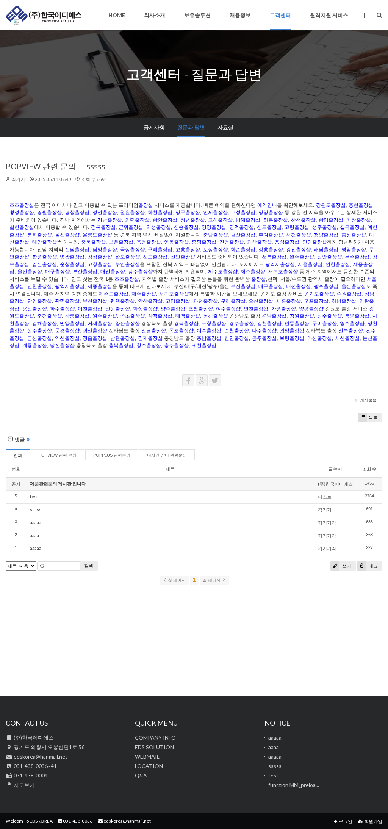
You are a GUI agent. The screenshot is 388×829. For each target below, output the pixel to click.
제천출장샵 (204, 345)
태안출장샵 (44, 242)
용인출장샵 (34, 308)
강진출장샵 (298, 249)
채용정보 (240, 15)
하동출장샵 (275, 220)
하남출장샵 (344, 301)
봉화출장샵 (39, 235)
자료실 (225, 127)
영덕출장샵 (241, 227)
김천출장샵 (269, 323)
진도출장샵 (155, 257)
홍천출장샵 (361, 205)
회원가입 (372, 821)
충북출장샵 (93, 242)
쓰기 (346, 566)
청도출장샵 (269, 227)
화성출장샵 (145, 308)
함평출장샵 (44, 257)
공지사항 (154, 127)
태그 (373, 566)
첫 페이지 (176, 580)
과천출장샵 (205, 301)
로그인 (345, 821)
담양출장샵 (104, 249)
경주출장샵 (241, 323)
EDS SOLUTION (154, 747)
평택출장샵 (122, 301)
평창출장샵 (77, 212)
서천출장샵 (298, 235)
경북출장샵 (103, 227)
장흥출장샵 (270, 249)
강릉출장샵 (77, 316)
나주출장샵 (264, 330)
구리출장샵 (233, 301)
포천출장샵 (200, 308)
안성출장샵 (117, 308)
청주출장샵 (148, 345)
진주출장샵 (329, 316)
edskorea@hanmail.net (127, 821)
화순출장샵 (243, 249)
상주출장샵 (39, 330)
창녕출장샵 (192, 220)
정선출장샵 (104, 212)
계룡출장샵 (34, 345)
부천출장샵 (95, 301)
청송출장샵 (186, 227)
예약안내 (267, 205)
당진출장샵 (62, 345)
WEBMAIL (147, 756)
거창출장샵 (358, 220)
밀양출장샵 (72, 323)
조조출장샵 (21, 205)
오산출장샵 (261, 301)
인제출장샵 (215, 212)
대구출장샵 (57, 271)
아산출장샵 (319, 338)
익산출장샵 (67, 338)
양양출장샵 (270, 212)
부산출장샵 (85, 271)
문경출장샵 (67, 330)
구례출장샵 (160, 249)
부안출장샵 (127, 264)
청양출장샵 (326, 235)
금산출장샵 (243, 235)
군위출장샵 (131, 227)
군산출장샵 (39, 338)
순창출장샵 (72, 264)
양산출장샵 (127, 323)
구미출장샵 (324, 323)
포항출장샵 (214, 323)
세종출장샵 (100, 286)
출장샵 (145, 205)
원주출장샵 (104, 316)
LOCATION (149, 766)
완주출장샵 (301, 257)
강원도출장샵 (331, 205)
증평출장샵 (204, 242)
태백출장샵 (187, 316)
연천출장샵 (256, 308)
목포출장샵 (181, 330)
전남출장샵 (77, 249)
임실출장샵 (44, 264)
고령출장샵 (297, 227)
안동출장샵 (297, 323)
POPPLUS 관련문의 (111, 455)
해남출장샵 (326, 249)
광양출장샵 (292, 330)
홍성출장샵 (353, 235)
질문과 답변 (191, 127)
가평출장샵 (283, 308)
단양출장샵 (314, 242)
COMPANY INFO (155, 737)
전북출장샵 (274, 257)
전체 (18, 455)
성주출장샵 (324, 227)
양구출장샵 (187, 212)
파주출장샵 (62, 308)
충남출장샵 (215, 235)
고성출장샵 (243, 212)
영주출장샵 (352, 323)
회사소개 (154, 15)
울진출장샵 (67, 235)
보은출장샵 (121, 242)
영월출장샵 (49, 212)
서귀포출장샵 (283, 271)
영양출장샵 (214, 227)
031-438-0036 (77, 821)
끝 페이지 (212, 580)
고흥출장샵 (187, 249)
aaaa (34, 535)
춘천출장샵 (49, 316)
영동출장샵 (176, 242)
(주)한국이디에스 (43, 15)
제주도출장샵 (223, 271)
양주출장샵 (173, 308)
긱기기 (18, 179)
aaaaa (35, 522)
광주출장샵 (140, 271)
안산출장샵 (150, 301)
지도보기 (24, 785)
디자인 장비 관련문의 (167, 455)
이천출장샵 (90, 308)
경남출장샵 (109, 220)
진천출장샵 (231, 242)
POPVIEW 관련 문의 (41, 166)
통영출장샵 (357, 316)
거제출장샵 (100, 323)
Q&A (141, 775)
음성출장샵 (287, 242)
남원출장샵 (122, 338)
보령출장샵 (292, 338)
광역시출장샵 (280, 264)
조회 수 (369, 469)
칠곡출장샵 (352, 227)
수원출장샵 (349, 294)
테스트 (325, 497)
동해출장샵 (215, 316)
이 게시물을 (366, 400)
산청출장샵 (303, 220)
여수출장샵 (209, 330)
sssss (95, 166)
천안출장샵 (236, 338)
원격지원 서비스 (329, 15)
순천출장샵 (236, 330)
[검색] (379, 14)
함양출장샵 (331, 220)
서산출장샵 (347, 338)
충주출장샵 (176, 345)
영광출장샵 (72, 257)
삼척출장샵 (160, 316)
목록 (373, 417)
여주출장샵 (228, 308)
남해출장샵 (248, 220)
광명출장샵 (67, 301)
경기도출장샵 (319, 294)
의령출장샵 (137, 220)
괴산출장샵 (259, 242)
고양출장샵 (178, 301)
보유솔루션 (197, 15)
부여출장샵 (270, 235)
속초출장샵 (132, 316)
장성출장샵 (100, 257)
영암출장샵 (353, 249)
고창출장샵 (100, 264)
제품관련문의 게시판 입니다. (58, 483)
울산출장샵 (29, 271)
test (34, 496)
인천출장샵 (337, 264)
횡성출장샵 (21, 212)
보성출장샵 (215, 249)
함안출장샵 (165, 220)
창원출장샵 (301, 316)
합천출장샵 (21, 227)
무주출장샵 (357, 257)
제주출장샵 (253, 271)
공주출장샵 (264, 338)
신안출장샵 (183, 257)
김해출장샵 (44, 323)
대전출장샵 (112, 271)
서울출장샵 (310, 264)
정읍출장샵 (95, 338)
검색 (88, 565)
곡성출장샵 (132, 249)
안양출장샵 (39, 301)
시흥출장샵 (288, 301)
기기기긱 (327, 523)
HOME (116, 15)
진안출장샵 (329, 257)
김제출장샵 (150, 338)
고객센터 (280, 15)
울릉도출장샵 (97, 235)
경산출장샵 (95, 330)
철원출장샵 (132, 212)
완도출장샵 (127, 257)
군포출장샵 (316, 301)
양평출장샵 (311, 308)
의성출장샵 (158, 227)
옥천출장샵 (148, 242)
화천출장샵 (160, 212)
